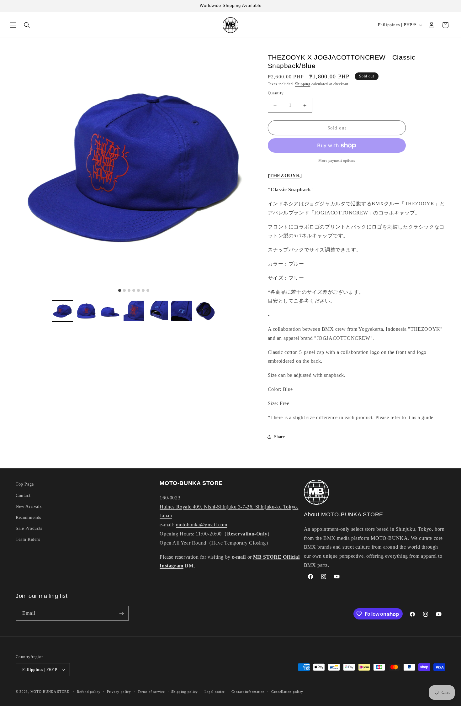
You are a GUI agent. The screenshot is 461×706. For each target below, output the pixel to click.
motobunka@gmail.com (201, 524)
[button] (13, 25)
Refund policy (88, 691)
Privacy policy (119, 691)
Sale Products (29, 528)
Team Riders (28, 539)
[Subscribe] (121, 613)
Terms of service (151, 691)
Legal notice (214, 691)
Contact (23, 495)
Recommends (28, 517)
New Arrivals (28, 506)
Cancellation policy (287, 691)
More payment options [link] (336, 160)
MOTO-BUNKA (389, 538)
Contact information (248, 691)
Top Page (25, 484)
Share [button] (279, 437)
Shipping (302, 84)
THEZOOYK (284, 175)
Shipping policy (184, 691)
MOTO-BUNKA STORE (49, 691)
